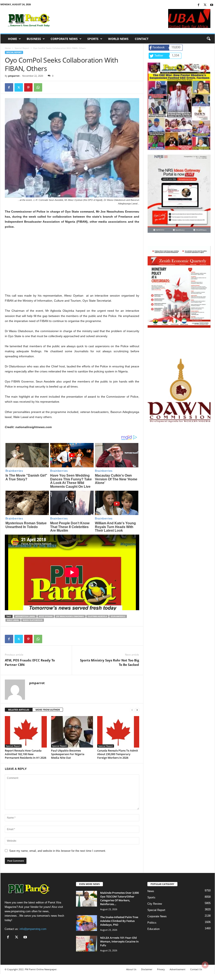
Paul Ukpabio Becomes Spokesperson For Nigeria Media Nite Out (67, 754)
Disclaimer (146, 969)
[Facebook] (198, 5)
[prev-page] (132, 710)
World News (118, 39)
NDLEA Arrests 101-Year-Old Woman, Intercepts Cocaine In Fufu (119, 941)
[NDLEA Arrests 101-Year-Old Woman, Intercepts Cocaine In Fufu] (86, 944)
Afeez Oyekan (45, 616)
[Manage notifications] (205, 964)
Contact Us (196, 969)
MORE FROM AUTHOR (47, 709)
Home (12, 39)
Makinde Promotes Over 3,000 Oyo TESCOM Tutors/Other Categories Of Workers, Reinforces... (119, 898)
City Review (154, 903)
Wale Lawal (13, 620)
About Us (131, 969)
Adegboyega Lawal (25, 616)
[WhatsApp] (38, 87)
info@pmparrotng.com (33, 929)
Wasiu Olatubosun (32, 620)
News (150, 891)
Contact (141, 39)
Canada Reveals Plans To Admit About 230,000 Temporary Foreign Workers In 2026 (117, 754)
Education (153, 929)
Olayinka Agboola (97, 616)
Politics (151, 922)
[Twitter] (205, 5)
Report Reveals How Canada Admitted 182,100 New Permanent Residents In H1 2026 (25, 754)
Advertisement (177, 969)
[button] (208, 38)
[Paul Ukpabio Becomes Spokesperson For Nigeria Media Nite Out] (72, 732)
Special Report (22, 48)
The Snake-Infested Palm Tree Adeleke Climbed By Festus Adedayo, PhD (119, 921)
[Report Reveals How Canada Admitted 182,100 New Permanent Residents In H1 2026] (26, 732)
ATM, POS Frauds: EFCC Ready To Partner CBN (30, 662)
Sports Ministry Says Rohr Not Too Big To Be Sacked (109, 662)
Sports (92, 39)
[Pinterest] (28, 87)
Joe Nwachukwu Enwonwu (70, 616)
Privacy (161, 969)
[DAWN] (179, 390)
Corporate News (64, 39)
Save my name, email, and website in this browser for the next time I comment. (57, 850)
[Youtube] (211, 5)
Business (34, 39)
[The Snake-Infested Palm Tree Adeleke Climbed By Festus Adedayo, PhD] (86, 923)
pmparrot (14, 75)
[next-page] (137, 710)
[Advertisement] (72, 263)
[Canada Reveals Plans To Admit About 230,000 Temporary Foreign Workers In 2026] (118, 732)
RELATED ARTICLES (18, 709)
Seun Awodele (118, 616)
